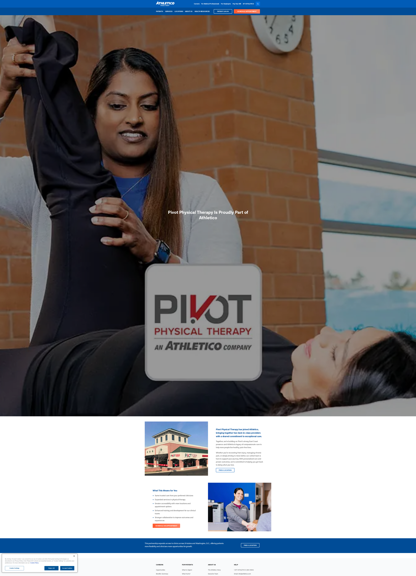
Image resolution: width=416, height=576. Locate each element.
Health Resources (202, 11)
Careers (197, 4)
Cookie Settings (15, 568)
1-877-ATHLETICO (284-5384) (244, 572)
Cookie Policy (34, 563)
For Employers (226, 4)
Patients (159, 11)
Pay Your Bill (237, 4)
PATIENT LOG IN (223, 11)
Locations (179, 11)
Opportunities (160, 572)
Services (168, 11)
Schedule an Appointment (166, 528)
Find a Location (225, 472)
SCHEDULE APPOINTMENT (247, 11)
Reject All (51, 568)
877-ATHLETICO (248, 4)
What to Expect (187, 572)
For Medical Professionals (210, 4)
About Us (188, 11)
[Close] (74, 556)
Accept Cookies (67, 568)
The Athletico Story (214, 572)
